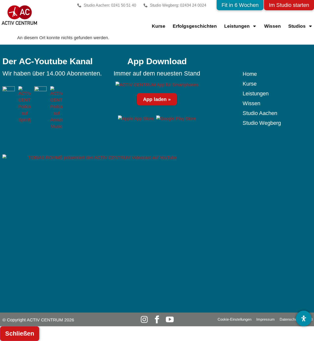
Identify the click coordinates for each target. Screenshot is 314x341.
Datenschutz (290, 319)
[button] (240, 5)
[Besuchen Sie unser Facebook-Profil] (157, 319)
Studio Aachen (260, 113)
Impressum (265, 319)
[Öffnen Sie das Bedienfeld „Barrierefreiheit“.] (304, 318)
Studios (297, 26)
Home (250, 74)
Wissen (272, 26)
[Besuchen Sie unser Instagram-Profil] (144, 319)
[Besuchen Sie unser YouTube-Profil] (170, 319)
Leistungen (256, 93)
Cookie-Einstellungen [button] (234, 319)
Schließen (19, 333)
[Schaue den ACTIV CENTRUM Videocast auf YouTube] (100, 233)
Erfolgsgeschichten (195, 26)
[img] (157, 84)
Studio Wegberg (262, 123)
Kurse (158, 26)
